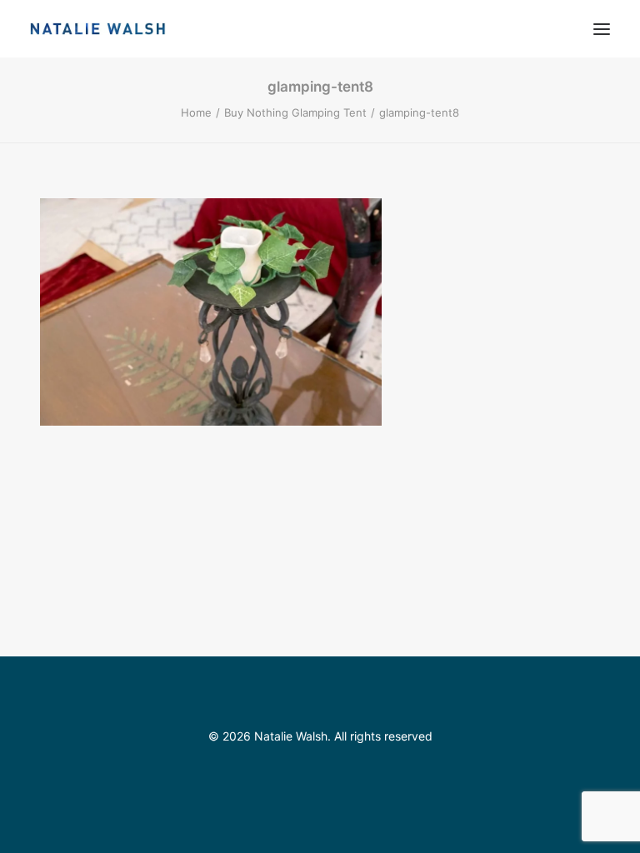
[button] (601, 28)
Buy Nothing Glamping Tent (295, 112)
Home (196, 112)
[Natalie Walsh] (98, 28)
